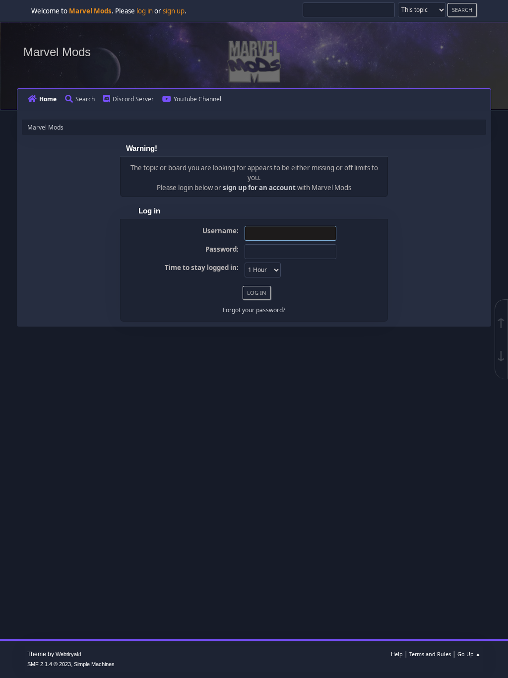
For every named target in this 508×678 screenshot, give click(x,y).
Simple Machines (94, 664)
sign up (174, 10)
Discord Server (133, 99)
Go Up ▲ (469, 654)
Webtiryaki (68, 654)
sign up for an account (259, 187)
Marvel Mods (57, 52)
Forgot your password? (254, 310)
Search (85, 99)
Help (397, 654)
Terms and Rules (430, 654)
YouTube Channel (197, 99)
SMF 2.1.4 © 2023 (49, 664)
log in (144, 10)
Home (48, 99)
